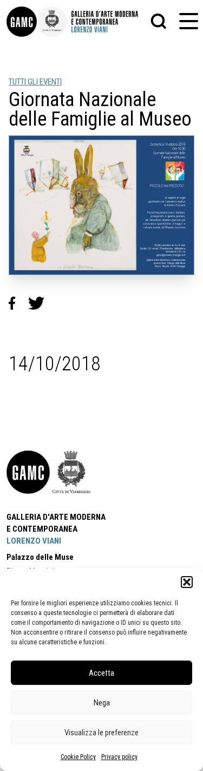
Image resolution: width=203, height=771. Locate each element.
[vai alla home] (28, 472)
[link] (21, 21)
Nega (102, 703)
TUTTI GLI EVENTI (35, 82)
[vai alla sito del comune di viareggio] (71, 472)
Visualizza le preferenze (101, 732)
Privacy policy (119, 757)
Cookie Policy (78, 757)
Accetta (101, 673)
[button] (186, 582)
